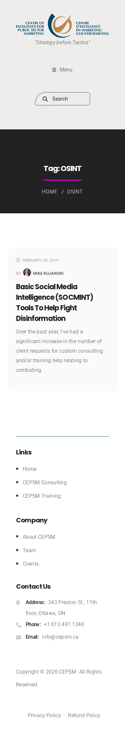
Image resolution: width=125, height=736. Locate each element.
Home (50, 192)
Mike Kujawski (48, 273)
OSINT (75, 192)
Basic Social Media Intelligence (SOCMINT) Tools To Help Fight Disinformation (55, 302)
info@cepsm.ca (60, 637)
